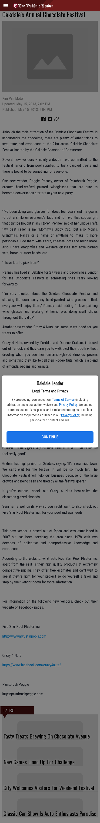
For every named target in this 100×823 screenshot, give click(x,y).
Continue (50, 437)
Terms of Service (63, 399)
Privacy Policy (68, 405)
